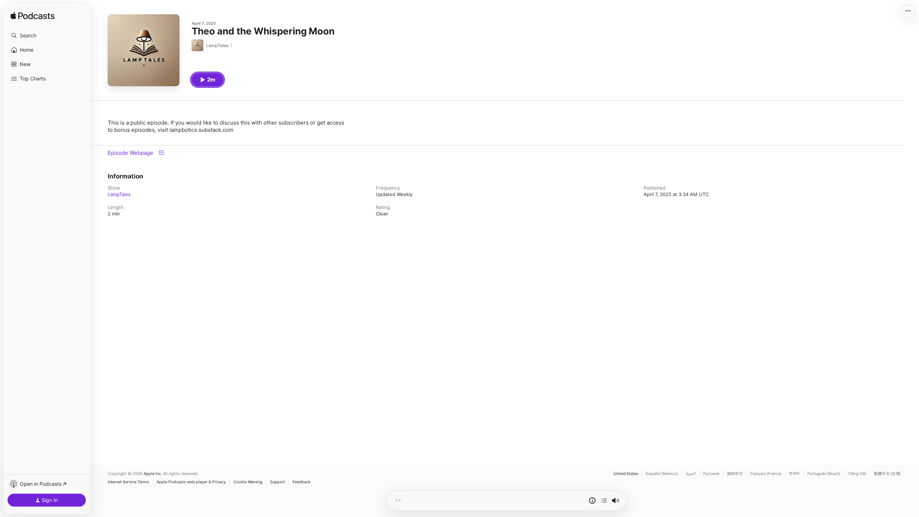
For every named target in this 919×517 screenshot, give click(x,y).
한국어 (794, 474)
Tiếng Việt (857, 474)
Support (277, 482)
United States (626, 474)
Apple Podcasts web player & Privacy (191, 482)
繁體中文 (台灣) (887, 474)
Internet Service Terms (128, 482)
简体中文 (735, 474)
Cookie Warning (247, 482)
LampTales (119, 194)
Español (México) (662, 474)
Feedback (302, 482)
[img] (32, 16)
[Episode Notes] (592, 500)
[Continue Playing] (604, 500)
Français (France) (766, 474)
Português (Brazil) (823, 474)
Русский (711, 474)
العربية (691, 474)
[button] (46, 35)
